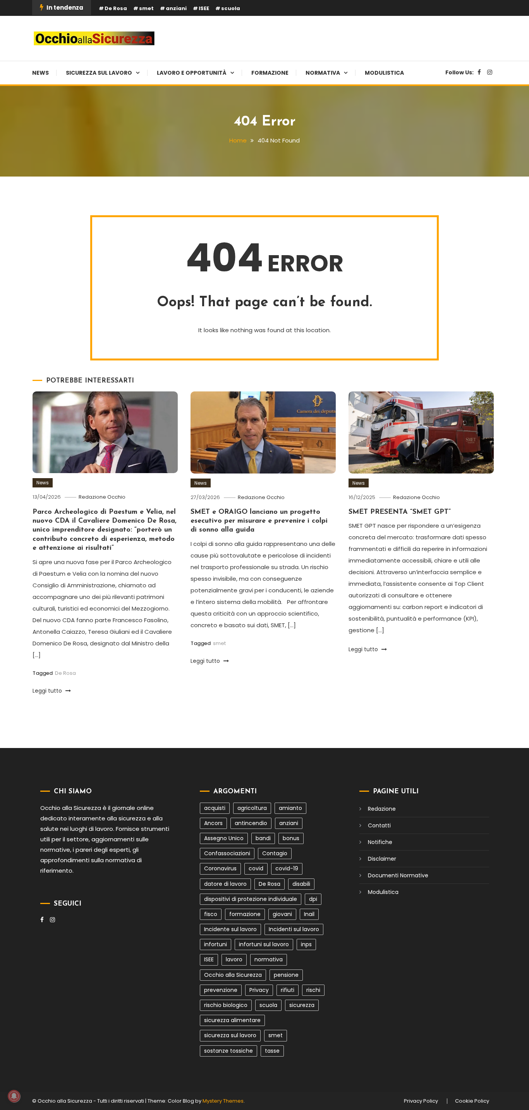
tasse (272, 1051)
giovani (282, 914)
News (40, 73)
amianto (290, 808)
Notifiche (380, 842)
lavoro (234, 959)
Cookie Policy (472, 1101)
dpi (313, 899)
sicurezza (301, 1005)
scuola (230, 8)
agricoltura (252, 808)
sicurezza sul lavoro (230, 1035)
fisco (210, 914)
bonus (291, 838)
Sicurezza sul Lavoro (99, 73)
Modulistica (384, 73)
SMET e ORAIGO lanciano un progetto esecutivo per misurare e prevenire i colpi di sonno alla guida (259, 521)
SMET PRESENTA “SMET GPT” (400, 512)
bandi (263, 838)
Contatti (379, 825)
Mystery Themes (223, 1101)
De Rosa (116, 8)
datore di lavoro (225, 884)
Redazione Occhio (102, 497)
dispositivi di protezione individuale (250, 899)
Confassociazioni (227, 853)
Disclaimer (382, 859)
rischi (313, 990)
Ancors (213, 823)
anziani (176, 8)
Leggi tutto (48, 691)
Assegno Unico (224, 838)
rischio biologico (225, 1005)
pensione (286, 975)
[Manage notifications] (14, 1096)
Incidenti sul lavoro (294, 929)
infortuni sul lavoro (264, 944)
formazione (245, 914)
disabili (301, 884)
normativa (268, 959)
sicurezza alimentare (232, 1020)
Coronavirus (220, 868)
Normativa (323, 73)
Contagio (274, 853)
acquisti (214, 808)
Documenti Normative (398, 875)
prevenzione (220, 990)
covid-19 (286, 868)
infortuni (215, 944)
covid (256, 868)
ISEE (204, 8)
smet (146, 8)
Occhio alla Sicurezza (233, 975)
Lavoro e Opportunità (192, 73)
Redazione (382, 809)
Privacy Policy (421, 1101)
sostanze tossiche (228, 1051)
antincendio (251, 823)
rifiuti (287, 990)
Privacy (259, 990)
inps (306, 944)
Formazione (270, 73)
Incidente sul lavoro (230, 929)
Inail (309, 914)
